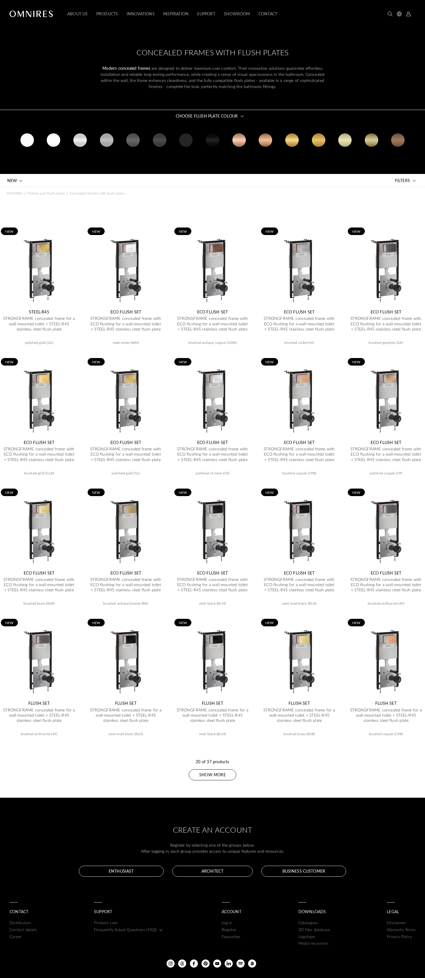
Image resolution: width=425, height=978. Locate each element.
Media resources (313, 943)
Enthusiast (121, 871)
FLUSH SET (39, 703)
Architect (212, 871)
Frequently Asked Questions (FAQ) (125, 929)
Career (15, 936)
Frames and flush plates (46, 193)
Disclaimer (396, 922)
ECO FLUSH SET (125, 312)
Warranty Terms (401, 929)
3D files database (314, 929)
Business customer (303, 871)
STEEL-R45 (39, 312)
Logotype (306, 936)
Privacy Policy (399, 936)
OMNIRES (15, 193)
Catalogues (308, 922)
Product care (105, 922)
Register (229, 929)
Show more (212, 774)
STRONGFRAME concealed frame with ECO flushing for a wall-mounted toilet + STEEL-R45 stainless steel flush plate (125, 323)
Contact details (23, 929)
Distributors (20, 922)
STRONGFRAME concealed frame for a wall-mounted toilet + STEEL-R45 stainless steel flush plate (39, 323)
